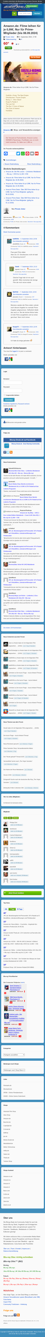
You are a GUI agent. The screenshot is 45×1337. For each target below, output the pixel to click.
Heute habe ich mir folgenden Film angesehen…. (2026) (21, 728)
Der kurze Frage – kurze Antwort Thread (28, 673)
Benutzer (6, 379)
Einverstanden (32, 6)
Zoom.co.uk (7, 1205)
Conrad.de (6, 1129)
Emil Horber (13, 879)
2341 (37, 332)
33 (24, 244)
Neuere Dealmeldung (12, 164)
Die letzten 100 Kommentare (12, 628)
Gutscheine (7, 1299)
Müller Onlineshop (9, 1147)
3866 (37, 244)
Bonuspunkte (37, 221)
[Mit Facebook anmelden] (7, 360)
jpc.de (5, 1136)
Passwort (6, 387)
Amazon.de (7, 1118)
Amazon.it (6, 1187)
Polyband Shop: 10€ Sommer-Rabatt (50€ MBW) (18, 967)
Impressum (26, 1248)
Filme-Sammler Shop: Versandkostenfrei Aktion (18, 748)
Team (12, 1248)
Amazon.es (6, 1180)
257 (33, 297)
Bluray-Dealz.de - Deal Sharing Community (26, 444)
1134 (19, 217)
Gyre (10, 643)
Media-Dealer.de (8, 1140)
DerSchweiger (13, 650)
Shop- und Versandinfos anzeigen (27, 130)
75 (24, 332)
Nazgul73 (16, 327)
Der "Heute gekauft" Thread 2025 (13, 757)
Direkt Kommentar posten (12, 232)
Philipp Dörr (13, 822)
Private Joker (9, 37)
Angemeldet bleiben (12, 395)
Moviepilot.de (7, 1089)
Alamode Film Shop (9, 1111)
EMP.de (5, 1133)
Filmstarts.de (7, 1085)
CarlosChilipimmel (15, 835)
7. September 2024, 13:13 (29, 266)
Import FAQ (7, 1302)
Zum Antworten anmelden (21, 241)
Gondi (17, 266)
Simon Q (12, 848)
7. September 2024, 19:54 (28, 292)
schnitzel (11, 673)
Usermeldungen (11, 160)
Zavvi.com (6, 1198)
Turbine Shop (7, 1161)
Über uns (6, 1248)
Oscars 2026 (7, 775)
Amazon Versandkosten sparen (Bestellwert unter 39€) (21, 1297)
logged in (15, 351)
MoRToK (15, 292)
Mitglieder (6, 812)
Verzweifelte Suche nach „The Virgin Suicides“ (17, 761)
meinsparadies (14, 854)
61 (25, 269)
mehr (22, 982)
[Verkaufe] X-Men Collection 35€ (13, 788)
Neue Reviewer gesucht (11, 744)
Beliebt (16, 818)
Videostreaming (11, 39)
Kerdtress (13, 841)
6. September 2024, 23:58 (29, 239)
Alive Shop (6, 1115)
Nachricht (30, 221)
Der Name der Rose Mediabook (13, 769)
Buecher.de (7, 1122)
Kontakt (18, 1248)
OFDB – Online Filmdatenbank (13, 1092)
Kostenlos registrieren (10, 404)
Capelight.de (7, 1126)
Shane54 (12, 710)
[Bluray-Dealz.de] (17, 9)
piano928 (13, 867)
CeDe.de (6, 1194)
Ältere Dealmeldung (33, 164)
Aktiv (10, 818)
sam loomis (13, 873)
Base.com (6, 1191)
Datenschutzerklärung (10, 1251)
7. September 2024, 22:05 (29, 327)
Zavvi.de (6, 1201)
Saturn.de (6, 1154)
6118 (37, 269)
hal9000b (16, 239)
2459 (12, 219)
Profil (11, 221)
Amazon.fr (6, 1183)
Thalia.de (6, 1158)
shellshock (13, 829)
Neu (5, 818)
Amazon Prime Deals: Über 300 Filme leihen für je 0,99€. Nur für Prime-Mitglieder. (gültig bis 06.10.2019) (22, 192)
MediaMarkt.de (8, 1143)
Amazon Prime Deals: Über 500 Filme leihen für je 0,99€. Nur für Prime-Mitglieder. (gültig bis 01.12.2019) (22, 200)
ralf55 (11, 860)
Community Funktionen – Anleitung (15, 1304)
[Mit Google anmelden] (10, 360)
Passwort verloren (24, 404)
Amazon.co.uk (7, 1176)
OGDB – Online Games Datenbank (14, 1096)
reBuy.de (6, 1150)
